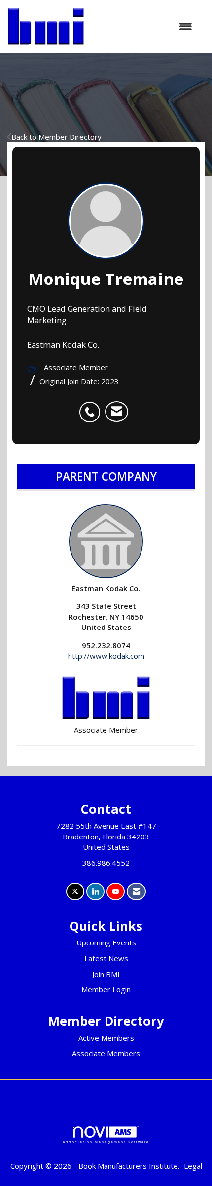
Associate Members (106, 1053)
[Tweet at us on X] (75, 891)
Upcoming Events (106, 942)
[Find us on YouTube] (115, 891)
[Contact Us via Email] (136, 891)
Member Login (106, 989)
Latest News (106, 958)
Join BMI (106, 974)
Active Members (106, 1038)
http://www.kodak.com (106, 656)
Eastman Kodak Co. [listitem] (106, 588)
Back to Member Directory (56, 136)
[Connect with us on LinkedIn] (95, 891)
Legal (193, 1166)
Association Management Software (106, 1142)
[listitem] (92, 406)
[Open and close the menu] (143, 26)
